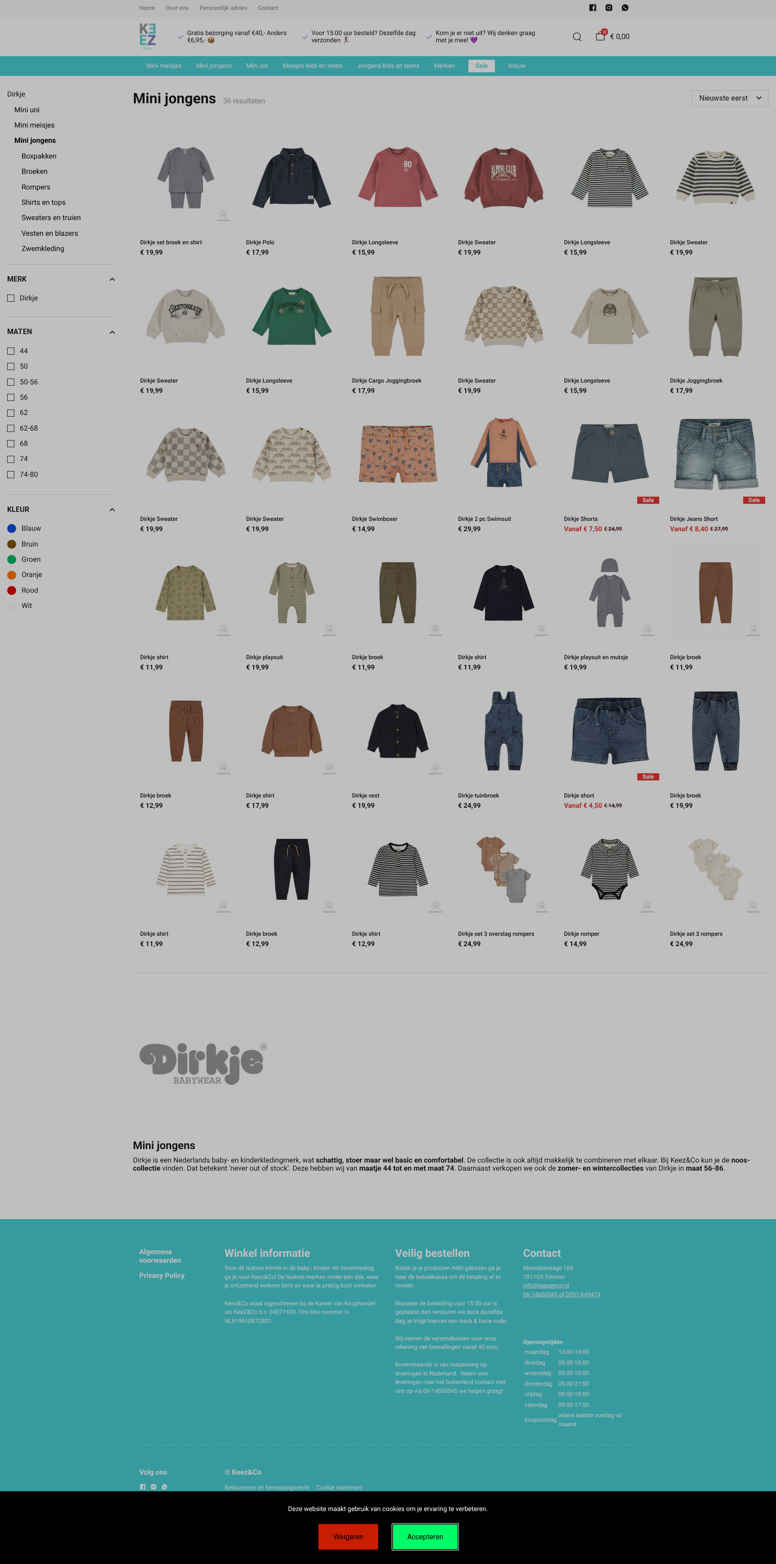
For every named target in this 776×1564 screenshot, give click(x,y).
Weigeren (348, 1537)
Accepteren (425, 1537)
